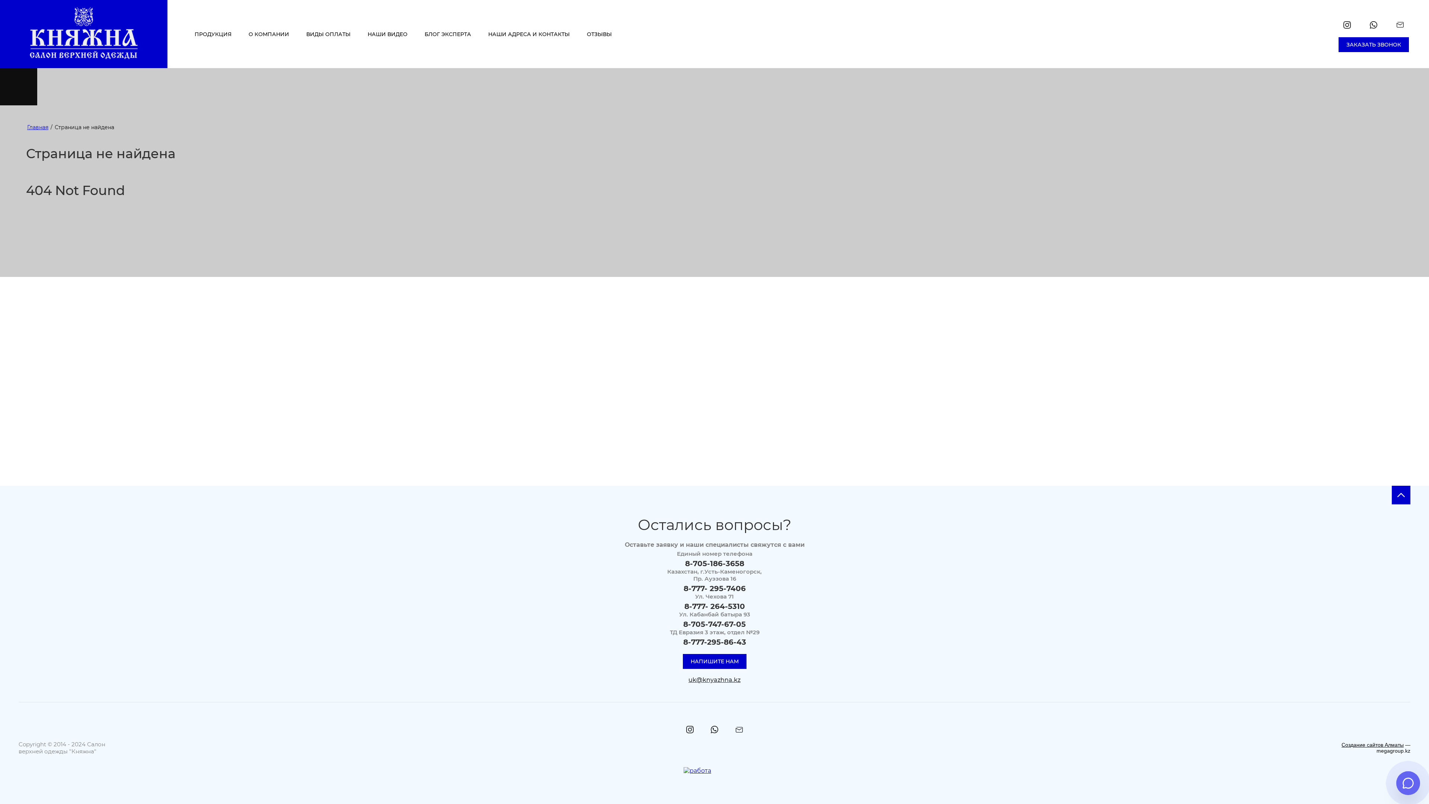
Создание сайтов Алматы (1373, 745)
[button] (1374, 44)
